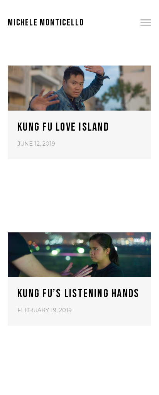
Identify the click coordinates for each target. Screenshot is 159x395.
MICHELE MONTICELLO (46, 22)
